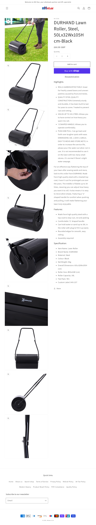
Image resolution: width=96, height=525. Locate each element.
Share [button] (59, 288)
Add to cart (72, 64)
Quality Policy (71, 487)
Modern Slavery (25, 487)
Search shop (29, 482)
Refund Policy (68, 482)
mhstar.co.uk (50, 520)
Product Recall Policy (41, 487)
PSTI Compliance (57, 487)
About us (18, 482)
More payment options (72, 76)
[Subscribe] (45, 500)
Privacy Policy (55, 482)
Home (11, 482)
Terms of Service (42, 482)
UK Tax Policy (80, 482)
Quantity (57, 52)
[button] (7, 8)
